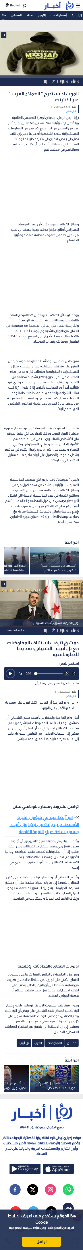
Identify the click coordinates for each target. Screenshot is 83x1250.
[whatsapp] (68, 1189)
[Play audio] (10, 673)
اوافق (42, 1241)
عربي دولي (71, 110)
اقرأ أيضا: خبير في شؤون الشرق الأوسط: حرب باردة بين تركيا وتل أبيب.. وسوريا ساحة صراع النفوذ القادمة (44, 824)
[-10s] (66, 673)
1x (20, 673)
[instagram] (50, 1189)
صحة (30, 15)
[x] (32, 1189)
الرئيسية (77, 15)
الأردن (42, 15)
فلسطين (16, 15)
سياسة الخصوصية (20, 1227)
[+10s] (74, 673)
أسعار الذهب (58, 15)
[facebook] (15, 1189)
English (15, 5)
